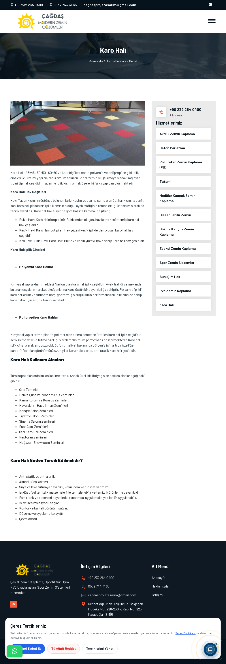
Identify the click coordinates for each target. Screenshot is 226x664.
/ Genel (132, 61)
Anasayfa (96, 61)
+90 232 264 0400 (28, 5)
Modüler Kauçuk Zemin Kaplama (178, 198)
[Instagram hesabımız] (210, 4)
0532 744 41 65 (65, 5)
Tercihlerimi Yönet (99, 648)
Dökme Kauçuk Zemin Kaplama (177, 231)
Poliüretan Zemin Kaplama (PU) (181, 164)
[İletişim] (15, 651)
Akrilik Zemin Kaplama (177, 134)
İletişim (157, 595)
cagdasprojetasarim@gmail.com (109, 5)
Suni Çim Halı (170, 276)
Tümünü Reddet (63, 648)
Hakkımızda (160, 586)
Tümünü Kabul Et (28, 648)
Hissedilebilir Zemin (175, 215)
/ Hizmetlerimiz (115, 61)
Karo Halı (167, 305)
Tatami (165, 181)
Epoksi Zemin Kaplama (178, 248)
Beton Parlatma (172, 148)
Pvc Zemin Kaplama (175, 291)
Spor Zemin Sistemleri (177, 262)
